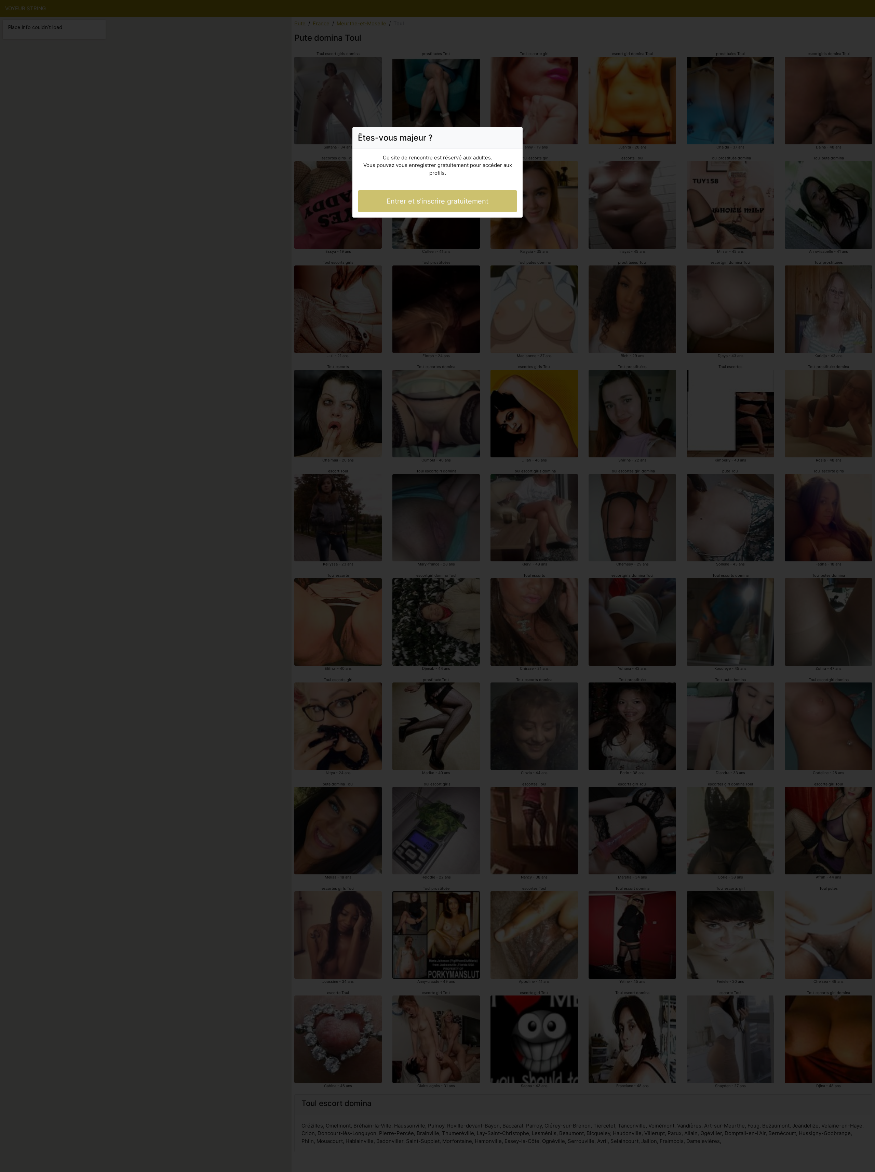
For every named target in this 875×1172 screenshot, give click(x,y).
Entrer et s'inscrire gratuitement (437, 201)
